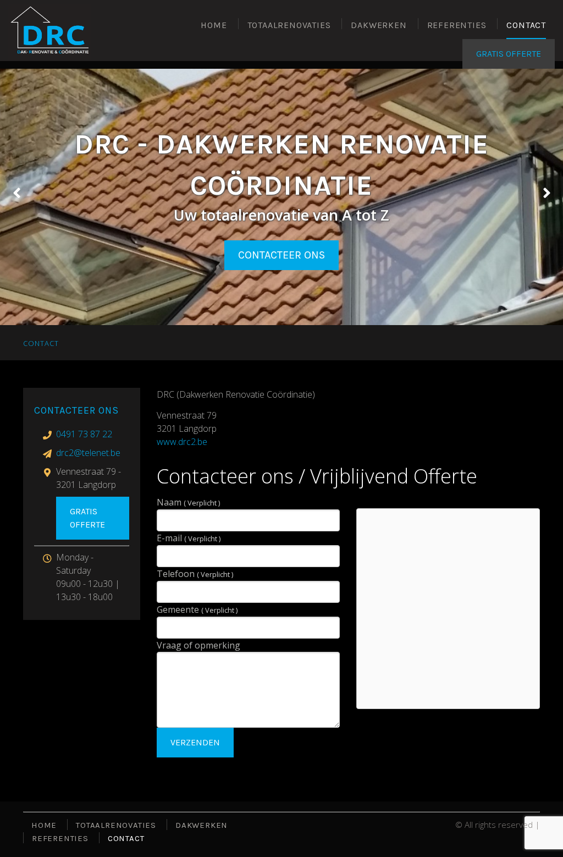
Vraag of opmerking (198, 645)
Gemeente (197, 609)
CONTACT (526, 25)
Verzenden (195, 742)
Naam (188, 502)
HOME (214, 25)
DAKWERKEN (378, 25)
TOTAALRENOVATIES (289, 25)
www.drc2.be (182, 442)
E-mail (188, 538)
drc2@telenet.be (88, 453)
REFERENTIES (457, 25)
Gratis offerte (87, 518)
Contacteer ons (281, 255)
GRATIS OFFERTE (508, 53)
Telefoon (195, 574)
